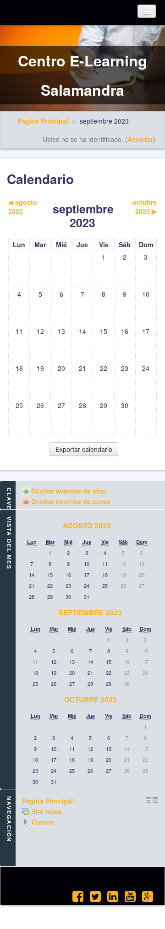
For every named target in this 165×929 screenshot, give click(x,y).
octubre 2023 (90, 700)
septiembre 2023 (104, 120)
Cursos (43, 821)
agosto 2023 (87, 526)
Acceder (140, 139)
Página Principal (42, 120)
